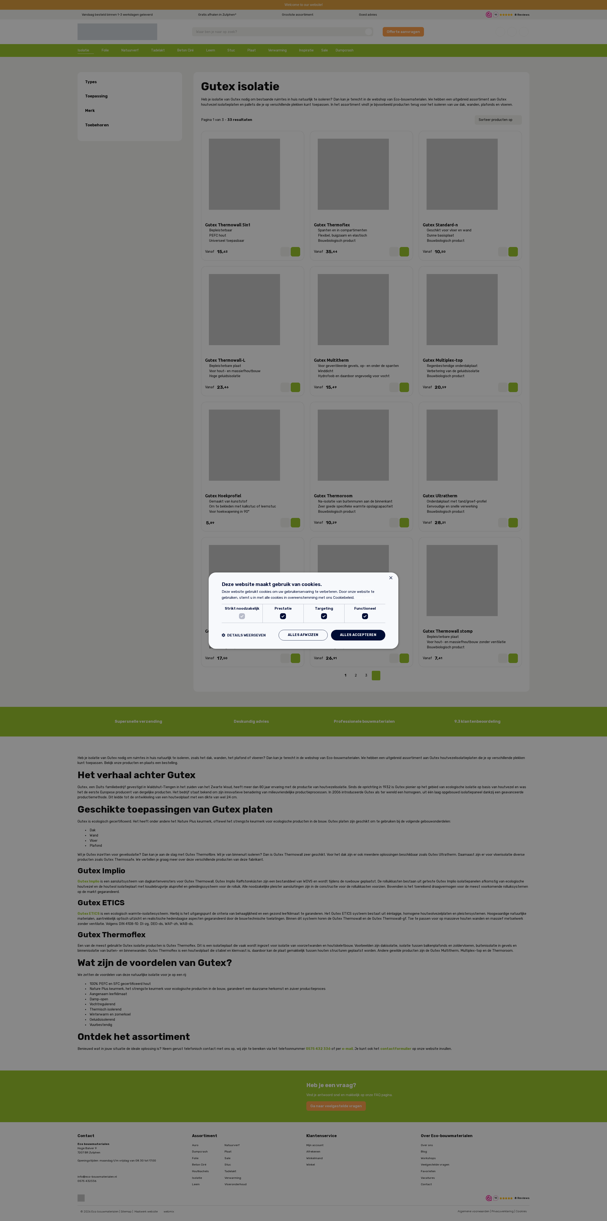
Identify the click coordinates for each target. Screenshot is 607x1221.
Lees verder (364, 597)
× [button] (390, 578)
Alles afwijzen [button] (303, 635)
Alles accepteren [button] (358, 635)
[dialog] (303, 610)
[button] (244, 635)
